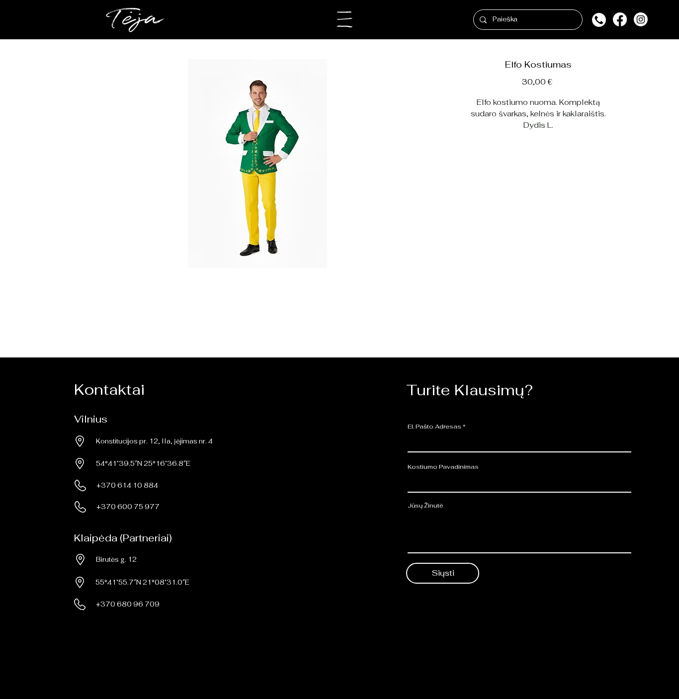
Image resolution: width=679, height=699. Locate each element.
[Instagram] (641, 19)
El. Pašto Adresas (434, 427)
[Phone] (599, 19)
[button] (344, 19)
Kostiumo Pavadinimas (443, 467)
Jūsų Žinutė (425, 506)
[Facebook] (620, 19)
